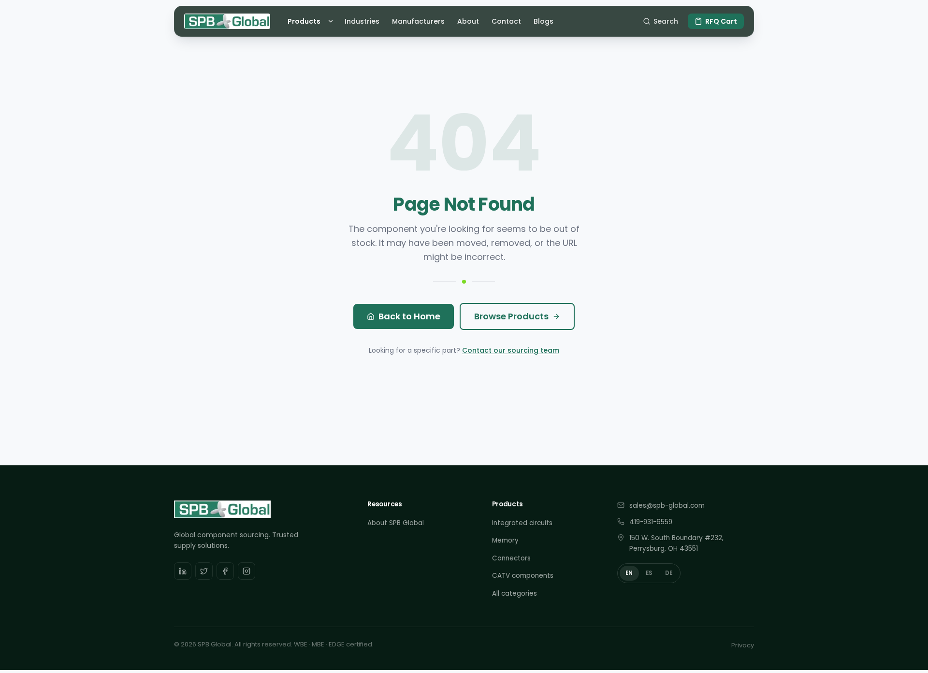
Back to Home (409, 316)
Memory (505, 540)
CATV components (522, 575)
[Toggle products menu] (332, 21)
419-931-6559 (650, 522)
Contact (506, 21)
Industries (362, 21)
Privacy (742, 645)
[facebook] (225, 571)
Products (304, 21)
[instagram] (246, 571)
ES (649, 573)
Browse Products (511, 316)
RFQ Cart (721, 21)
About (468, 21)
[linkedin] (182, 571)
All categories (514, 593)
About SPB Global (395, 523)
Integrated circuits (522, 523)
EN (629, 573)
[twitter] (204, 571)
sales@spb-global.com (667, 505)
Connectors (511, 558)
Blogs (543, 21)
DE (669, 573)
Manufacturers (418, 21)
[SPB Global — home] (227, 21)
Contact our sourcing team (510, 350)
